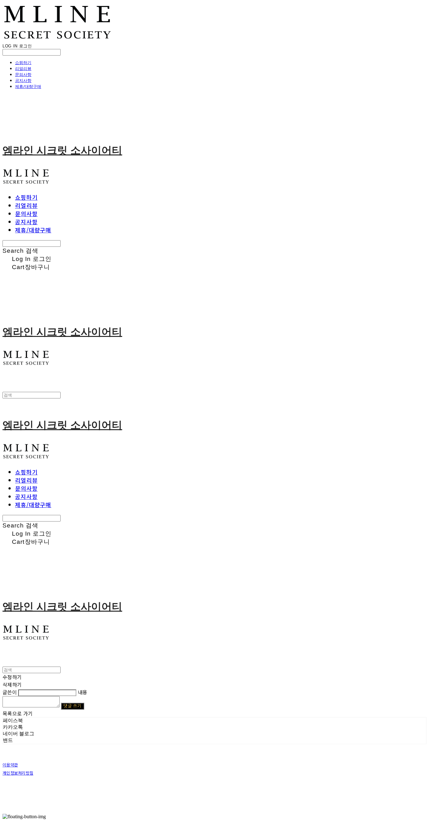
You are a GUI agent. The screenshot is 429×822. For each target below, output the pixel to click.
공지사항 (23, 80)
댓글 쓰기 (72, 706)
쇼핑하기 (23, 62)
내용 (83, 692)
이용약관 (10, 765)
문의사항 (23, 74)
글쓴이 (10, 692)
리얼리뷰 (23, 68)
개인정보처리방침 (18, 773)
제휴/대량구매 (28, 86)
